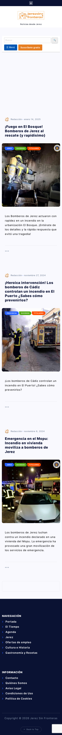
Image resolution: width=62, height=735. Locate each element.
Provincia (12, 313)
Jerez (9, 148)
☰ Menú (10, 47)
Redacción (16, 119)
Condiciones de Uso (19, 693)
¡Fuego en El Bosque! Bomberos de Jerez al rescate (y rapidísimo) (25, 131)
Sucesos (20, 148)
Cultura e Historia (17, 647)
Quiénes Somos (16, 683)
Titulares (34, 148)
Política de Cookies (18, 698)
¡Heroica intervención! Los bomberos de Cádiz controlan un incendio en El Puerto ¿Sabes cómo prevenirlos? (30, 291)
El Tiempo (12, 626)
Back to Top (32, 729)
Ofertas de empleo (18, 642)
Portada (10, 621)
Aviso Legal (13, 688)
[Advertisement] (31, 85)
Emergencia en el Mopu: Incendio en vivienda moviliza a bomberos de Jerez (26, 445)
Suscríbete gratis (30, 47)
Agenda (10, 631)
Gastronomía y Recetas (21, 652)
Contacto (11, 677)
